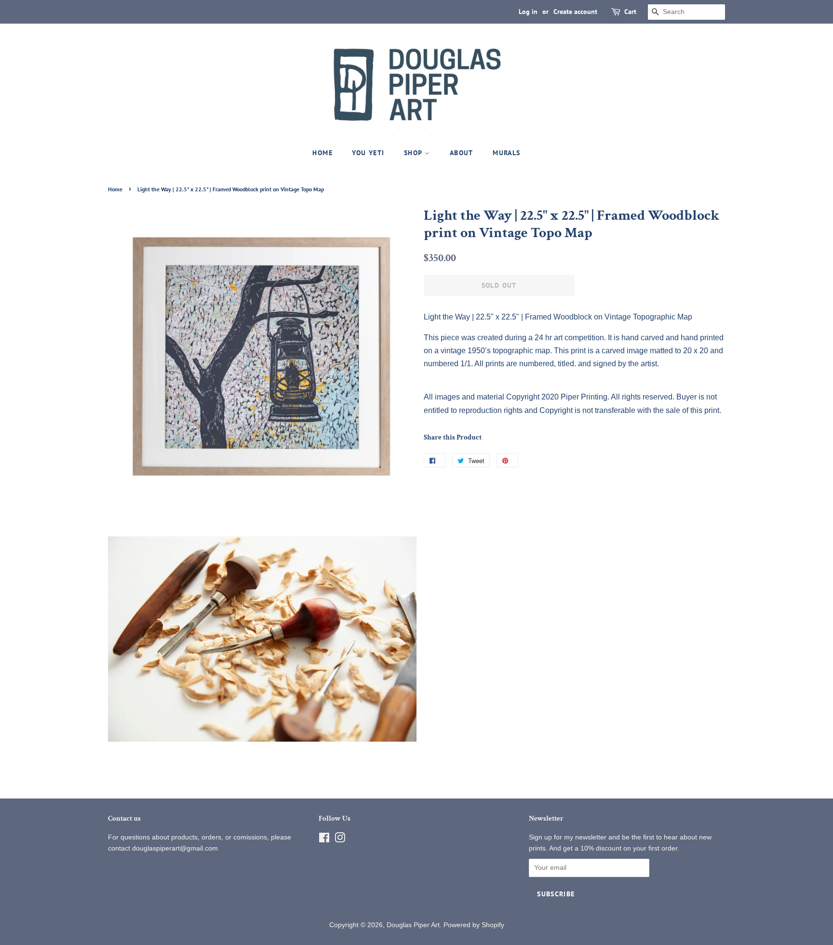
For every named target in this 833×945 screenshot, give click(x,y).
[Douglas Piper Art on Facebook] (324, 839)
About (461, 152)
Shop (414, 152)
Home (322, 152)
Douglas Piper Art (413, 925)
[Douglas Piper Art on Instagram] (340, 839)
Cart (630, 11)
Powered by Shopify (473, 925)
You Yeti (368, 152)
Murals (506, 152)
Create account (575, 11)
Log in (528, 11)
